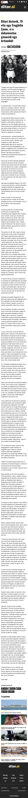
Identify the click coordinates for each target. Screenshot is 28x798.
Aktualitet (4, 711)
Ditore (21, 778)
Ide (5, 781)
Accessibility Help (5, 790)
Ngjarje (21, 775)
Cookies (24, 787)
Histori (2, 18)
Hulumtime (13, 778)
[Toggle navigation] (25, 7)
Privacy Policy (15, 787)
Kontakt (21, 781)
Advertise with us (22, 790)
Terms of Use (4, 787)
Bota (2, 726)
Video (13, 775)
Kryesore (5, 775)
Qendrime (5, 778)
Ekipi (13, 781)
